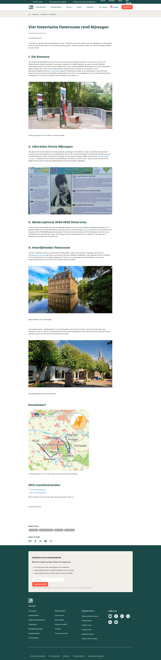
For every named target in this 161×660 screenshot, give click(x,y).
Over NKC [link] (32, 606)
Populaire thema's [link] (88, 611)
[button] (114, 7)
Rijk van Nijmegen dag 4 (38, 492)
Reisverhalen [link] (69, 530)
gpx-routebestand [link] (46, 530)
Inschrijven (39, 584)
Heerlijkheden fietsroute (36, 255)
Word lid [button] (127, 7)
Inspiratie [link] (35, 14)
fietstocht (86, 230)
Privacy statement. (85, 587)
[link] (31, 7)
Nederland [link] (43, 14)
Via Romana (55, 71)
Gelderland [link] (52, 14)
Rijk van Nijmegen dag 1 (38, 489)
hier (72, 497)
